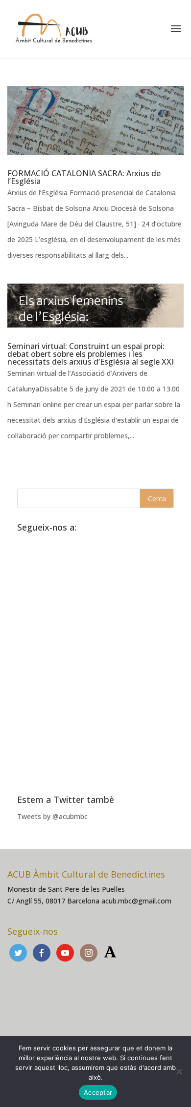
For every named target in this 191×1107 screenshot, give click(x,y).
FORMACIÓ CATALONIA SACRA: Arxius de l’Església (84, 177)
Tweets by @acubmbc (52, 816)
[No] (179, 1071)
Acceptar (98, 1092)
